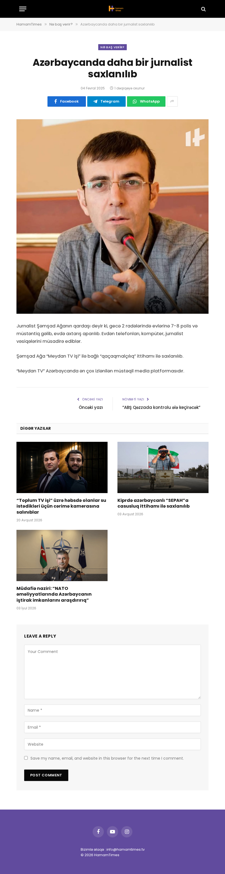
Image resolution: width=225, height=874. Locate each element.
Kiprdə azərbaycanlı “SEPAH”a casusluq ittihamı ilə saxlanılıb (153, 503)
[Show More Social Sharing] (172, 101)
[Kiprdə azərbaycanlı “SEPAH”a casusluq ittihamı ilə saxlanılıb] (163, 467)
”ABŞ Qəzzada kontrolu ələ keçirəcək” (161, 407)
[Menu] (22, 9)
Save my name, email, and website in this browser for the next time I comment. (107, 758)
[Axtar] (203, 9)
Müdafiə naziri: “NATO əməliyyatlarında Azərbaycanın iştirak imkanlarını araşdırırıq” (54, 594)
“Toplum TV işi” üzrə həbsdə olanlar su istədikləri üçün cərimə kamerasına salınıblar (61, 506)
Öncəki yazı (91, 407)
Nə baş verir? (112, 47)
